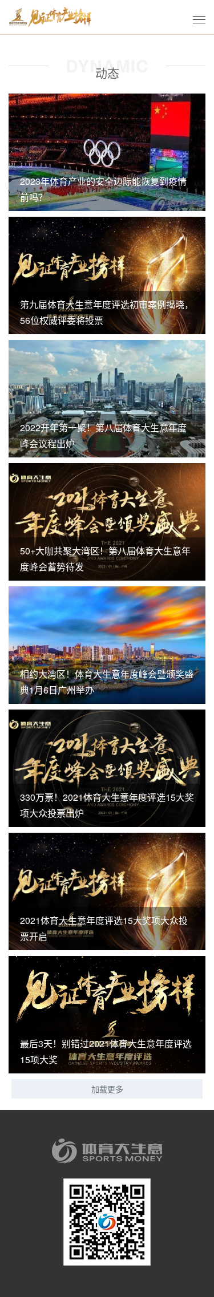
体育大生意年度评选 (50, 17)
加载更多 (107, 1089)
